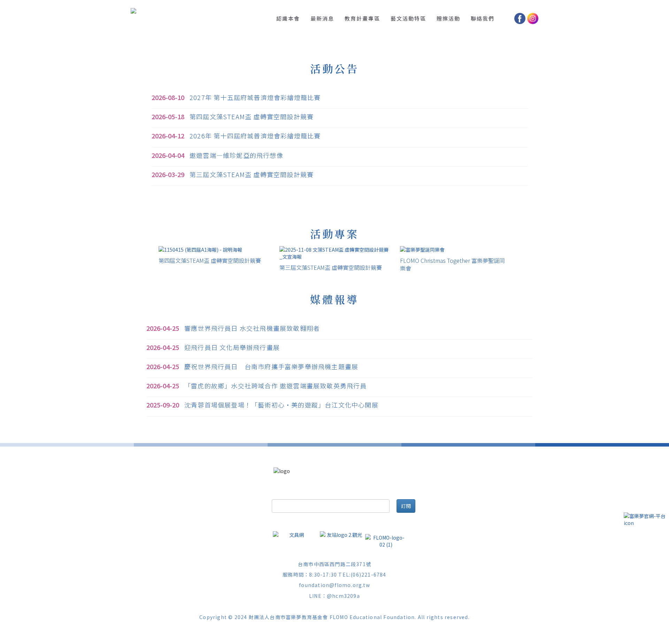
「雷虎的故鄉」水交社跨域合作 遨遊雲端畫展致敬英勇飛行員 (275, 385)
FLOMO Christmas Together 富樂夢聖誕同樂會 (452, 264)
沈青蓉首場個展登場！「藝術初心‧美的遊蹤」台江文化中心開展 (281, 404)
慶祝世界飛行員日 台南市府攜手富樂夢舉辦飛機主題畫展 (271, 366)
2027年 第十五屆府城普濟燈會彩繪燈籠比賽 (255, 97)
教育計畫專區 (362, 18)
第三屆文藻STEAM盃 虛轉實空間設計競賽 (252, 174)
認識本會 (288, 18)
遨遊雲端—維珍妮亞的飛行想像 (236, 155)
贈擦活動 (448, 18)
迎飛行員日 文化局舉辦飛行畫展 (232, 347)
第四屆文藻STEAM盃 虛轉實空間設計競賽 (252, 116)
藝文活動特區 (408, 18)
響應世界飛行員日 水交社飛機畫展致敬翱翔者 (252, 328)
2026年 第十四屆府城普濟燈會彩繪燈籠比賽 (255, 135)
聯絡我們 (482, 18)
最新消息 (322, 18)
